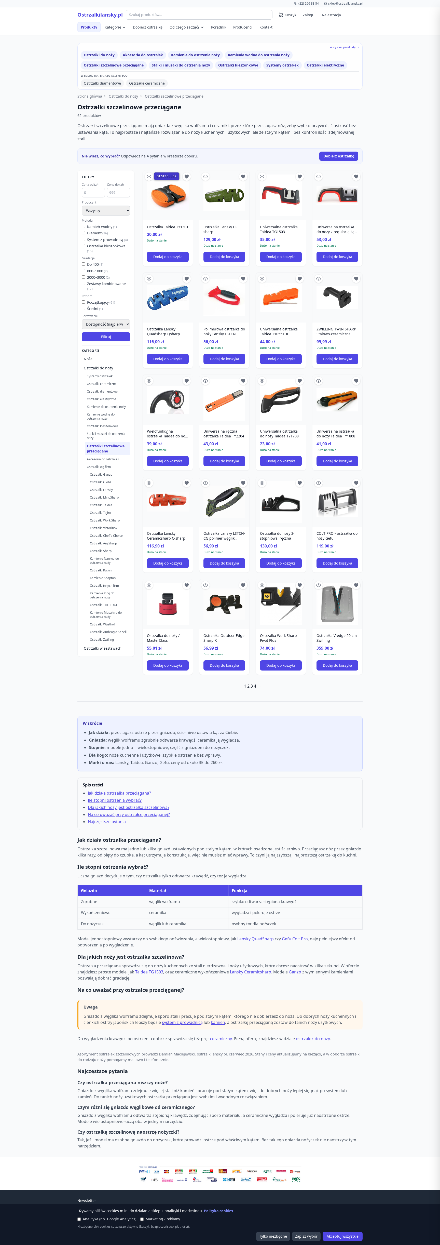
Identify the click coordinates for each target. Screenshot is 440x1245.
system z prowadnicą (182, 1022)
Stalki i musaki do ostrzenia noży (181, 65)
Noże (88, 358)
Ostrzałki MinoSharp (104, 497)
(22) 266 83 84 (308, 3)
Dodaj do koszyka (168, 256)
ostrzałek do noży (313, 1038)
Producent (89, 202)
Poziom (87, 296)
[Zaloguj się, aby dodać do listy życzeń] (187, 176)
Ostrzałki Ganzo (101, 474)
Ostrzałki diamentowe (102, 83)
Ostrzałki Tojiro (100, 513)
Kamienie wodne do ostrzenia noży (259, 54)
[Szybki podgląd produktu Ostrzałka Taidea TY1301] (149, 176)
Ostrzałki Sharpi (101, 551)
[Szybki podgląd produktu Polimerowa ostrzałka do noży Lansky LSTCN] (205, 279)
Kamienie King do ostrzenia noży (102, 595)
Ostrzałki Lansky (101, 490)
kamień (218, 1022)
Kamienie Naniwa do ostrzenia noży (104, 560)
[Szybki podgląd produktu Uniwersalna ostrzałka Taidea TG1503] (262, 176)
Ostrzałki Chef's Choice (106, 535)
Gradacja (88, 258)
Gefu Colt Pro (295, 939)
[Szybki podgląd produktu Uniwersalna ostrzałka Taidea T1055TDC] (262, 279)
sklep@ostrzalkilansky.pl (345, 3)
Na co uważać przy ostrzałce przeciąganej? (129, 814)
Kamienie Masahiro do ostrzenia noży (106, 614)
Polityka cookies (218, 1210)
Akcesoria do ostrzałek (143, 54)
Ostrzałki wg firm (99, 467)
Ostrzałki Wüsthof (102, 624)
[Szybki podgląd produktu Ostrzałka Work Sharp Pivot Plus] (262, 585)
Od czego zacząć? (184, 27)
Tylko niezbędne (273, 1236)
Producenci (242, 27)
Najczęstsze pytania (107, 821)
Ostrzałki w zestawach (102, 648)
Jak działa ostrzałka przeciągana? (119, 793)
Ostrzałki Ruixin (101, 570)
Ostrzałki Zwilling (102, 639)
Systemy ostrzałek (282, 65)
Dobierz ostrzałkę (147, 27)
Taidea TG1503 (149, 972)
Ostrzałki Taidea (101, 505)
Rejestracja (331, 14)
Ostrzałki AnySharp (103, 543)
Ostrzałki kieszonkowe (238, 65)
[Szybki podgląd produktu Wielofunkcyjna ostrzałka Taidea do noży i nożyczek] (149, 381)
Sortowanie (90, 316)
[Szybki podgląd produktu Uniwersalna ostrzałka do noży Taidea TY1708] (262, 381)
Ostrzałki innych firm (104, 585)
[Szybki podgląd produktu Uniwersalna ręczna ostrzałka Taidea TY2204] (205, 381)
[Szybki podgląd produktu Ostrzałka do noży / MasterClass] (149, 585)
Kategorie (113, 27)
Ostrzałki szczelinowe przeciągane (114, 65)
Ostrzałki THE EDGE (104, 605)
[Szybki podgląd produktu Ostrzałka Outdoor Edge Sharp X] (205, 585)
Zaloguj (309, 14)
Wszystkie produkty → (344, 47)
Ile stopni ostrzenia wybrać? (115, 800)
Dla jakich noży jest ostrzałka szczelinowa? (128, 807)
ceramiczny (221, 1038)
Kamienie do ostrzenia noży (195, 54)
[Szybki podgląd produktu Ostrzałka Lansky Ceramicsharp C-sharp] (149, 483)
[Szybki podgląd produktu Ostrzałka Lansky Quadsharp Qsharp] (149, 279)
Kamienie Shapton (103, 578)
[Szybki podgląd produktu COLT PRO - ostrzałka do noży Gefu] (318, 483)
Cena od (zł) (90, 185)
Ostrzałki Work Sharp (105, 520)
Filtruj (106, 336)
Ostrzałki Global (101, 482)
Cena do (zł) (115, 185)
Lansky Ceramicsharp (250, 972)
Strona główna (89, 96)
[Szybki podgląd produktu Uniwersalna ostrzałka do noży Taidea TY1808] (318, 381)
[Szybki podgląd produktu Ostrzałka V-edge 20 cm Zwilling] (318, 585)
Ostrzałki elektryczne (325, 65)
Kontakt (265, 27)
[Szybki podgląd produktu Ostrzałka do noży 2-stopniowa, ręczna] (262, 483)
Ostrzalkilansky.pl (100, 15)
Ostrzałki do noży (99, 54)
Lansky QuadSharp (255, 939)
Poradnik (218, 27)
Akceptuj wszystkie (343, 1236)
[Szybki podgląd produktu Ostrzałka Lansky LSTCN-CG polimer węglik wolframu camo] (205, 483)
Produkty (89, 27)
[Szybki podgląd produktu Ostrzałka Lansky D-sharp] (205, 176)
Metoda (87, 221)
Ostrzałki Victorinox (103, 528)
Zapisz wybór (306, 1236)
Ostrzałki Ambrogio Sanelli (108, 632)
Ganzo (295, 972)
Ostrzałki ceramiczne (147, 83)
